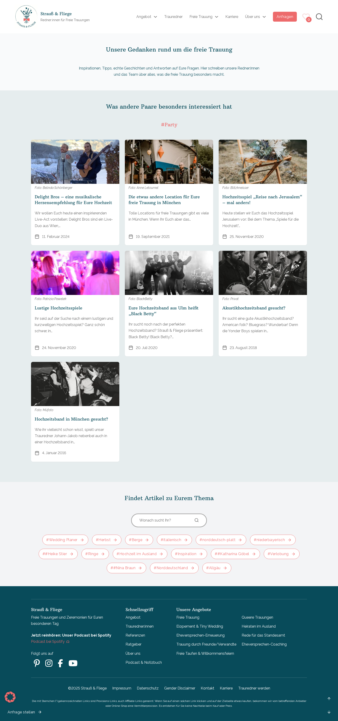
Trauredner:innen (140, 626)
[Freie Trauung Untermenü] (216, 17)
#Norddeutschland (171, 568)
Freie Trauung (200, 16)
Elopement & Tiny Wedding (199, 626)
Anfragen (285, 16)
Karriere (231, 16)
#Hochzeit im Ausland (137, 554)
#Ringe (91, 554)
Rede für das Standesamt (263, 635)
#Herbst (103, 540)
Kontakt (207, 688)
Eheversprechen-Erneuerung (200, 635)
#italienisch (171, 540)
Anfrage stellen (21, 712)
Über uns (252, 16)
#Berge (135, 540)
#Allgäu (213, 568)
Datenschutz (148, 688)
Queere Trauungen (257, 617)
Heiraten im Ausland (259, 626)
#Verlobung (278, 554)
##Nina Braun (123, 568)
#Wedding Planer (61, 540)
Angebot (143, 16)
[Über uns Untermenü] (264, 17)
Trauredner (173, 16)
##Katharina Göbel (232, 554)
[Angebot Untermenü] (155, 17)
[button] (10, 697)
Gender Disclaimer (179, 688)
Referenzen (135, 635)
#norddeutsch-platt (217, 540)
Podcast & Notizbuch (144, 662)
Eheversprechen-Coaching (264, 644)
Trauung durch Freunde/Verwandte (206, 644)
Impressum (121, 688)
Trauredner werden (254, 688)
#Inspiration (185, 554)
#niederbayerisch (269, 540)
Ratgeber (133, 644)
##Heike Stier (55, 554)
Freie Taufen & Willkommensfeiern (205, 653)
